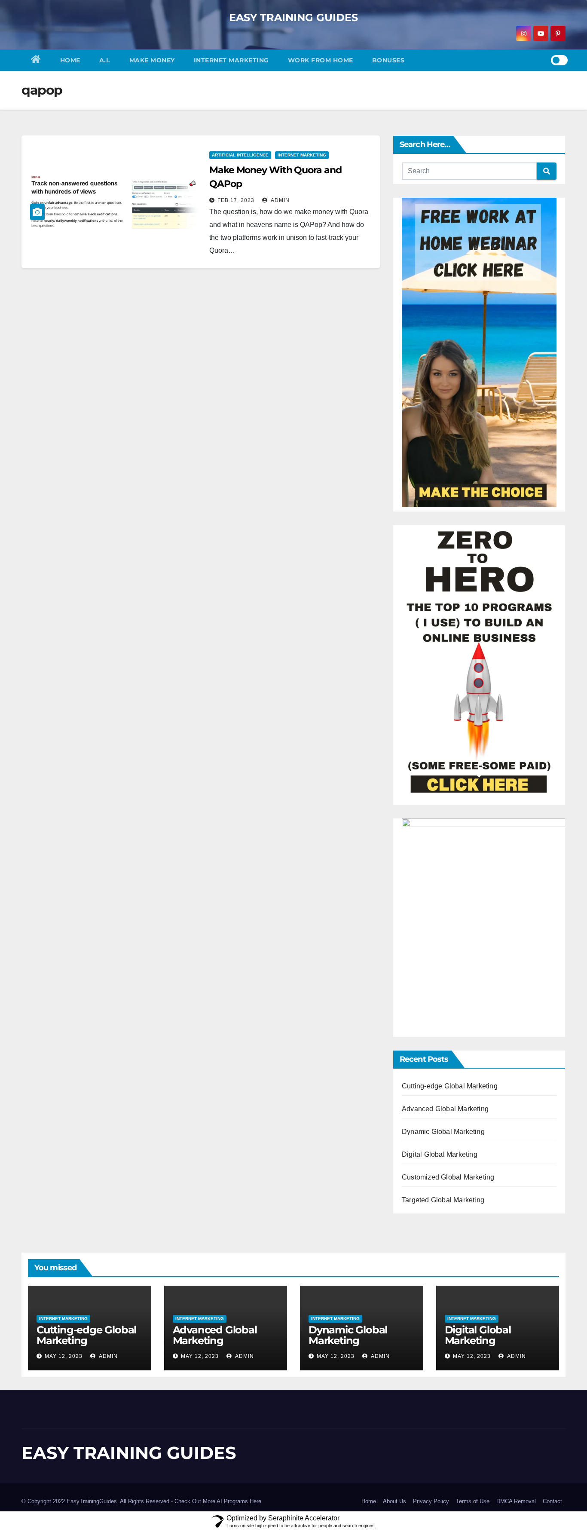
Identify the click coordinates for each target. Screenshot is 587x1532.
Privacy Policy (431, 1501)
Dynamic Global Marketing (443, 1131)
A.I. (104, 60)
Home (70, 60)
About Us (394, 1501)
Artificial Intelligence (240, 155)
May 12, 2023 (64, 1356)
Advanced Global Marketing (445, 1108)
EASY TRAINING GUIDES (293, 17)
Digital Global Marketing (439, 1154)
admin (279, 200)
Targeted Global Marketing (443, 1200)
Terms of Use (472, 1501)
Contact (552, 1501)
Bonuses (388, 60)
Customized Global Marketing (448, 1177)
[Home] (36, 60)
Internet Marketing (231, 60)
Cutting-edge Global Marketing (450, 1086)
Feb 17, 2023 (235, 200)
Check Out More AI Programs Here (217, 1501)
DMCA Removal (516, 1501)
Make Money (152, 60)
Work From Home (320, 60)
